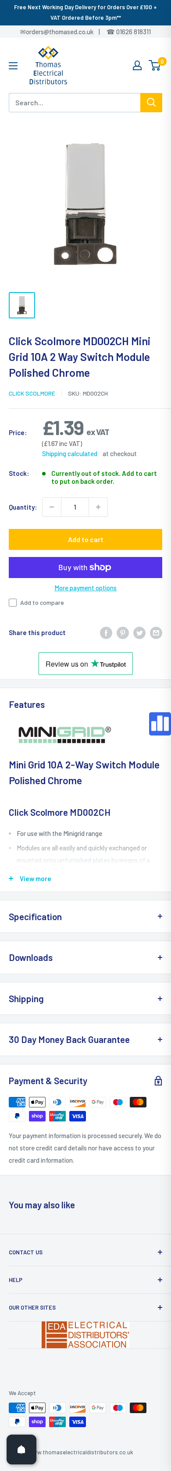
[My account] (137, 65)
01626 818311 (133, 32)
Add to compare (42, 602)
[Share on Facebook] (106, 632)
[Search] (151, 102)
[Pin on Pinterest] (123, 632)
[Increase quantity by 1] (98, 507)
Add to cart (85, 539)
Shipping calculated (69, 453)
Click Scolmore (32, 393)
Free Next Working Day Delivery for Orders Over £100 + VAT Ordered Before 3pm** (85, 12)
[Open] (21, 1449)
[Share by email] (156, 632)
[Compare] (160, 723)
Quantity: (23, 507)
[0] (155, 65)
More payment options (85, 588)
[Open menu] (13, 65)
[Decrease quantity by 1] (52, 507)
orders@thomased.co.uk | (67, 32)
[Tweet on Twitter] (139, 632)
